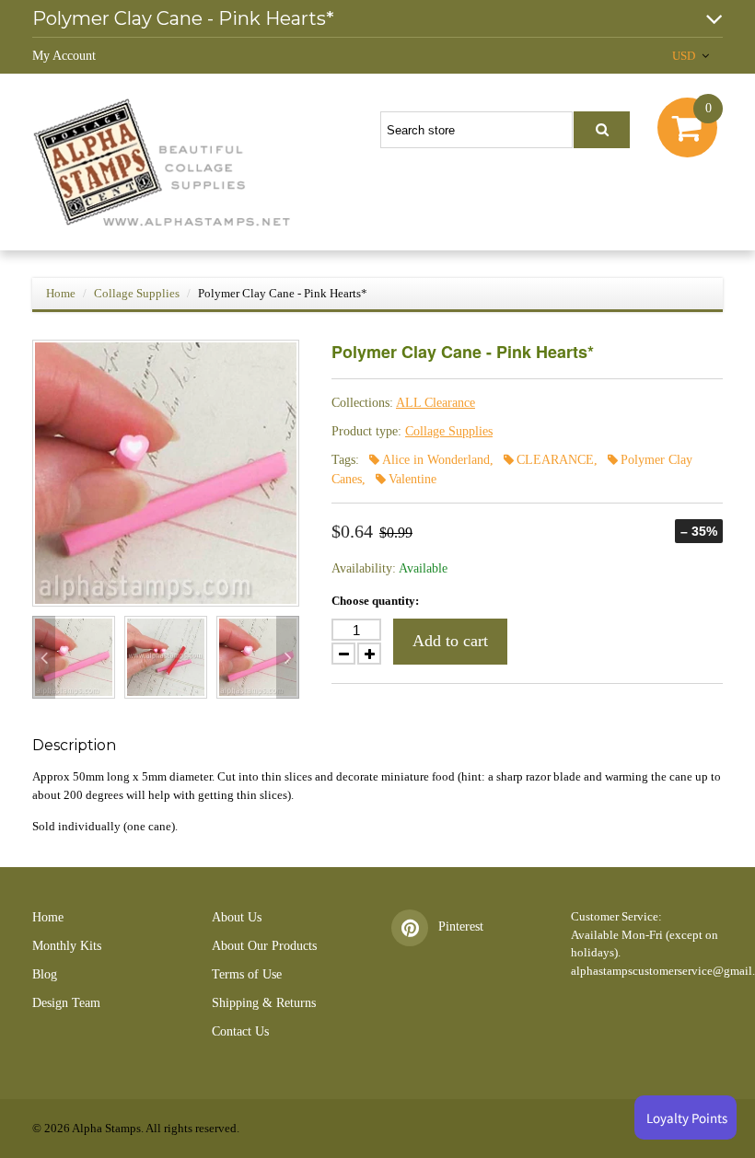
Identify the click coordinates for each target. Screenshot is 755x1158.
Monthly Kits (66, 946)
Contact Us (240, 1031)
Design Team (66, 1003)
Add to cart (450, 640)
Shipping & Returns (264, 1003)
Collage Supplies (137, 293)
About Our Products (264, 946)
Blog (44, 974)
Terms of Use (247, 974)
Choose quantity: (375, 601)
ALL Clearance (435, 403)
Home (61, 293)
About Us (236, 917)
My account (64, 56)
